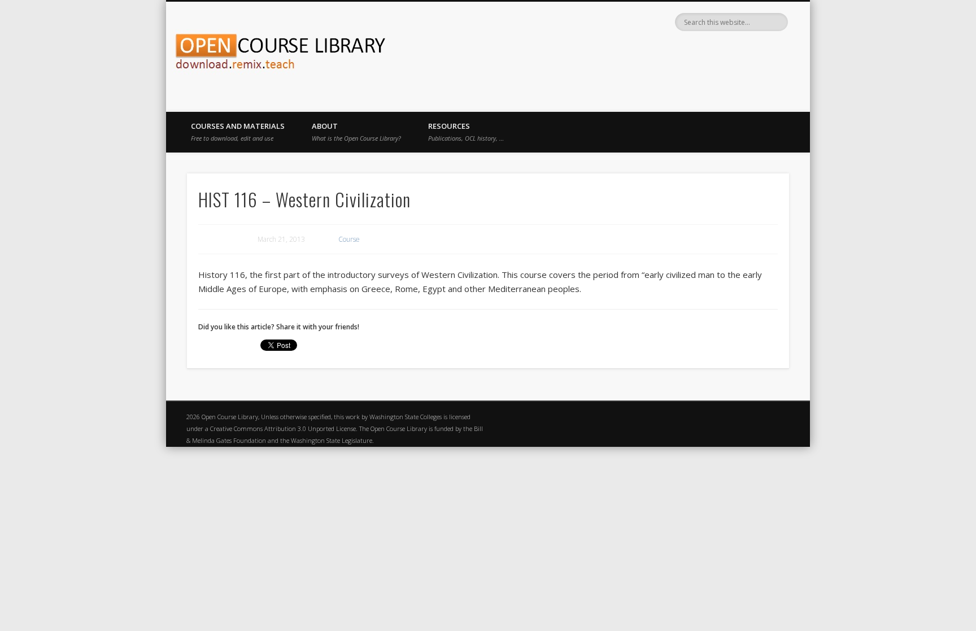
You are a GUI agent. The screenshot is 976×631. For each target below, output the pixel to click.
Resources (466, 131)
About (356, 131)
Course (349, 239)
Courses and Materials (238, 131)
